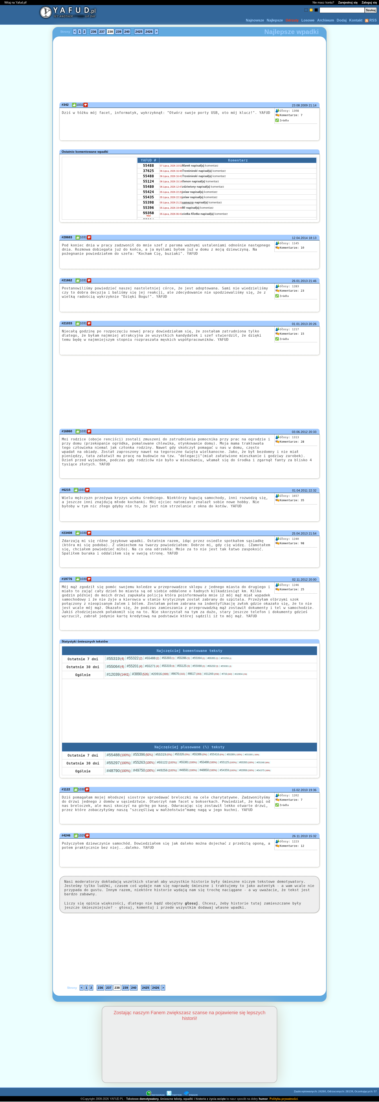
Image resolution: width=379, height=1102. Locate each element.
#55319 (115, 658)
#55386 (199, 754)
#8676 (178, 673)
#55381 (188, 762)
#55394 (199, 658)
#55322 (134, 658)
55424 (148, 192)
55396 (148, 208)
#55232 (212, 666)
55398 (148, 202)
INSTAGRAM (158, 1095)
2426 (148, 31)
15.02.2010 (300, 790)
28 (292, 441)
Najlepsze (275, 20)
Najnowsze (255, 20)
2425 (138, 31)
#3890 (140, 674)
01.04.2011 (300, 490)
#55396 (183, 658)
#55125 (183, 666)
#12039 (118, 674)
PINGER (193, 1095)
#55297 (119, 763)
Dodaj (342, 20)
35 (292, 500)
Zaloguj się (369, 2)
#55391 (212, 658)
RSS (372, 20)
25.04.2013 (300, 533)
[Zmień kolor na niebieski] (306, 10)
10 (292, 247)
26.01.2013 (300, 281)
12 (292, 845)
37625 (148, 171)
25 (292, 589)
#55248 (263, 762)
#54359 (228, 770)
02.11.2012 (300, 579)
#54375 (263, 770)
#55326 (182, 754)
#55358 (226, 658)
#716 (227, 674)
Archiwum (325, 20)
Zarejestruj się (348, 2)
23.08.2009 (300, 105)
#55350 (246, 762)
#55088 (199, 666)
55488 (148, 165)
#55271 (152, 666)
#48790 (119, 770)
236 (93, 31)
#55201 (134, 666)
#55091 (226, 666)
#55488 (152, 658)
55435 (148, 197)
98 (292, 543)
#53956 (246, 770)
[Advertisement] (20, 551)
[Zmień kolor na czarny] (316, 10)
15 (292, 333)
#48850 (208, 770)
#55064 (115, 666)
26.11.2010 (300, 836)
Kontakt (355, 20)
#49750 (143, 770)
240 (127, 31)
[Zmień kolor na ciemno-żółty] (311, 10)
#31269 (211, 673)
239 (118, 31)
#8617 (195, 673)
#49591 (188, 770)
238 (110, 31)
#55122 (167, 762)
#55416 (217, 754)
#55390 (252, 754)
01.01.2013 (300, 324)
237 (102, 31)
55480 (148, 187)
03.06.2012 (300, 432)
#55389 (234, 754)
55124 (148, 181)
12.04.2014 (300, 238)
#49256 (167, 770)
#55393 (168, 658)
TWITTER (177, 1095)
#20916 (160, 674)
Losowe (308, 20)
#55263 (143, 762)
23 (292, 290)
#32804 (241, 674)
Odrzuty (292, 20)
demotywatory (148, 1098)
